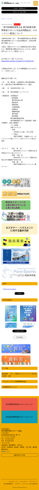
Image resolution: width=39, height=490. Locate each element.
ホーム (3, 18)
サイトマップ (33, 481)
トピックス (9, 18)
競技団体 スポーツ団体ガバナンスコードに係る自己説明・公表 (19, 375)
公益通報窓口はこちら (9, 387)
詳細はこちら (5, 451)
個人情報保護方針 (8, 483)
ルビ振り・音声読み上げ (19, 8)
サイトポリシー (24, 481)
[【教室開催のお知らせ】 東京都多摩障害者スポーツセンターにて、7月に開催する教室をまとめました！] (11, 314)
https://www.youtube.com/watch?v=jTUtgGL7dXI (17, 61)
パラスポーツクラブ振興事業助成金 (14, 381)
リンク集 (5, 368)
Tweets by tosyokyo (9, 289)
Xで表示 (19, 293)
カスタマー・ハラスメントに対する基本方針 (26, 483)
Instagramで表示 (19, 331)
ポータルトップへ (13, 481)
